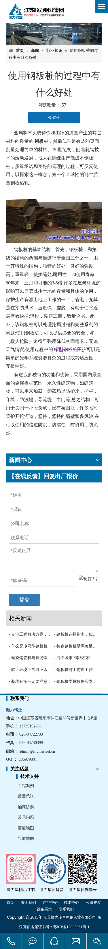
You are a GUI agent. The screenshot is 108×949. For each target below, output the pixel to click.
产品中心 (50, 902)
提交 (24, 600)
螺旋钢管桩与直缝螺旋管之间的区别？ (31, 658)
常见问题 (26, 817)
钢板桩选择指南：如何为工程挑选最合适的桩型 (76, 634)
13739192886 (30, 726)
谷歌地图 (26, 838)
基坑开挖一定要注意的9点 (31, 681)
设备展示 (44, 909)
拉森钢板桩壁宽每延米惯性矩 (76, 646)
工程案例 (26, 786)
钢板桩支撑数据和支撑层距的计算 (76, 681)
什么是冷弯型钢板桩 (29, 646)
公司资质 (93, 902)
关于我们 (28, 902)
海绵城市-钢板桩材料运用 (76, 658)
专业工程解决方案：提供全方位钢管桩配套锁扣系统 (31, 634)
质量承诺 (26, 796)
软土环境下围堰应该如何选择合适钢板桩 (31, 670)
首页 (10, 902)
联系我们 (66, 909)
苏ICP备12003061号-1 (71, 927)
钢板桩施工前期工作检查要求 (76, 670)
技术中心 (71, 902)
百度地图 (26, 828)
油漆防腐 (26, 807)
